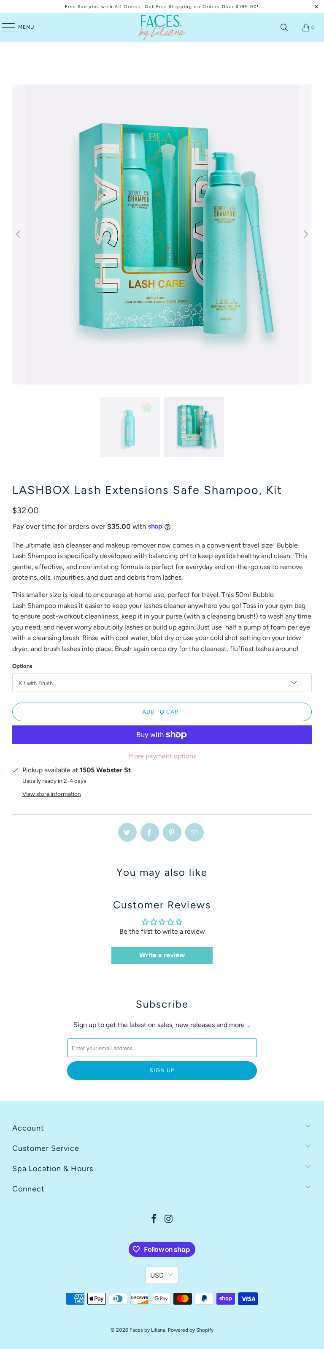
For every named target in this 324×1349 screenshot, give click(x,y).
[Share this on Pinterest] (172, 832)
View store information (51, 793)
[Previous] (18, 234)
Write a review (162, 955)
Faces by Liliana (147, 1330)
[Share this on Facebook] (149, 832)
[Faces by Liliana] (162, 27)
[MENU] (4, 27)
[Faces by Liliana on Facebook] (154, 1219)
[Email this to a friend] (194, 832)
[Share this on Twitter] (127, 832)
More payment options (162, 756)
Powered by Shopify (190, 1330)
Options (22, 666)
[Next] (305, 234)
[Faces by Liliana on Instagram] (169, 1219)
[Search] (284, 27)
